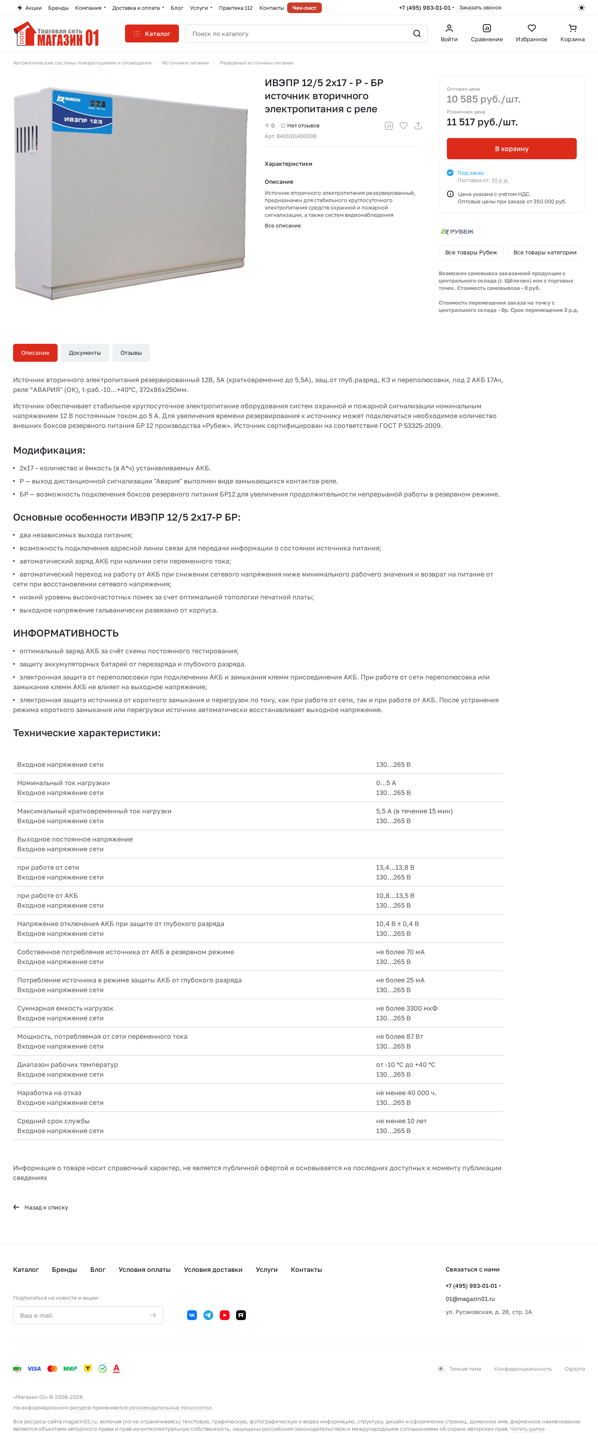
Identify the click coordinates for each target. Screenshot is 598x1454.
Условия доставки (213, 1269)
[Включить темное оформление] (581, 7)
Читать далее (527, 1428)
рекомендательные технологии (170, 1407)
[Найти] (417, 33)
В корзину (512, 149)
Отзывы (131, 352)
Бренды (64, 1269)
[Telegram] (208, 1315)
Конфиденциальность (523, 1368)
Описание (35, 352)
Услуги (267, 1269)
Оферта (575, 1368)
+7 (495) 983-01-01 (425, 7)
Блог (97, 1269)
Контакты (306, 1269)
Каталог (26, 1269)
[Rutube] (241, 1315)
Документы (85, 352)
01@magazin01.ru (470, 1298)
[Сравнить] (389, 126)
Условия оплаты (144, 1269)
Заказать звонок (480, 7)
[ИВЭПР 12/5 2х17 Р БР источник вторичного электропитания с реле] (130, 193)
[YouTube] (225, 1315)
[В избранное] (403, 126)
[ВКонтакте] (192, 1315)
